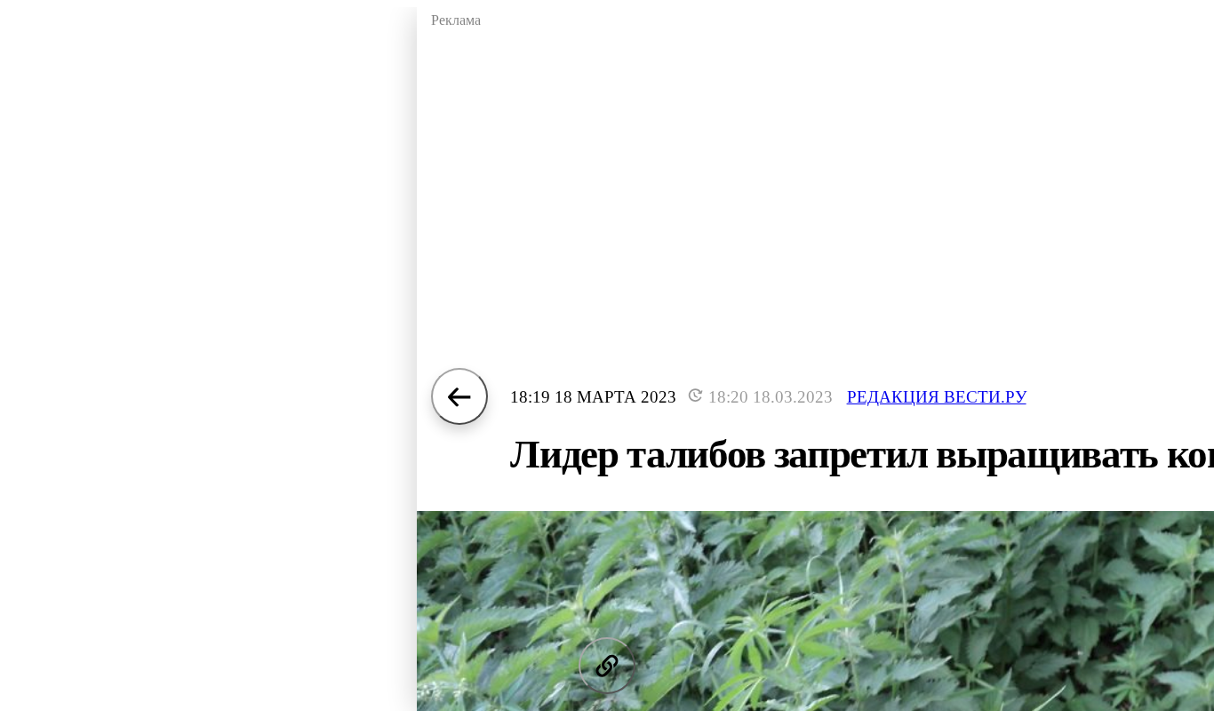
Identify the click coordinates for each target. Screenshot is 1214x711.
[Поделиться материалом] (607, 665)
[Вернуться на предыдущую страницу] (459, 396)
